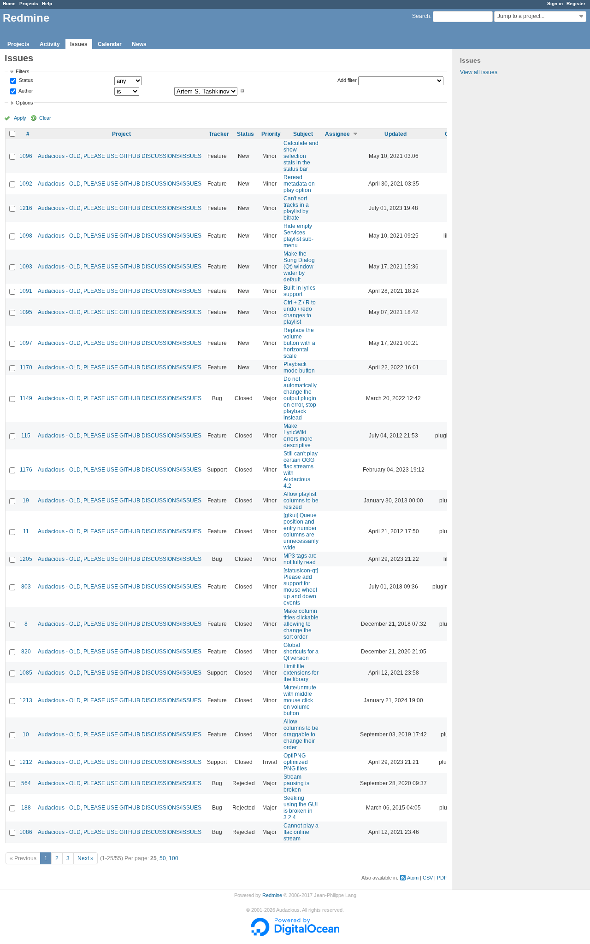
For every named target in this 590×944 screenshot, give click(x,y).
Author (25, 90)
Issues (79, 44)
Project (121, 134)
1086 (25, 832)
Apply (20, 118)
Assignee (337, 134)
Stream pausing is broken (296, 783)
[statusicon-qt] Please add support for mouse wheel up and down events (300, 586)
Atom (413, 877)
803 (26, 586)
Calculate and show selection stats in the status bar (301, 156)
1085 (25, 673)
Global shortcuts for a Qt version (301, 651)
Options (24, 102)
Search (421, 16)
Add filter (347, 80)
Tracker (219, 134)
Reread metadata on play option (299, 183)
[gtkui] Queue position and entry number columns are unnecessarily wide (301, 531)
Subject (303, 134)
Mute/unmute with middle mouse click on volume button (299, 700)
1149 (26, 398)
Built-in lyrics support (299, 291)
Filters (23, 71)
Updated (395, 134)
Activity (50, 44)
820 (26, 651)
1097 (25, 343)
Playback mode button (299, 367)
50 (162, 858)
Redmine (272, 895)
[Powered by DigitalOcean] (295, 934)
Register (575, 3)
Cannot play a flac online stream (301, 832)
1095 (25, 312)
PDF (442, 877)
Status (25, 80)
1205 (25, 559)
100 (173, 858)
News (139, 44)
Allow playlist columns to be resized (301, 500)
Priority (271, 134)
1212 (25, 762)
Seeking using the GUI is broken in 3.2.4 (300, 808)
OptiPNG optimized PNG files (295, 762)
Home (9, 3)
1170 (26, 367)
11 (26, 531)
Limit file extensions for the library (301, 672)
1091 (25, 291)
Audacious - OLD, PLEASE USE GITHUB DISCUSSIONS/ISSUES (119, 156)
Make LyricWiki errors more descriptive (298, 436)
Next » (85, 858)
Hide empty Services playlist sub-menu (298, 236)
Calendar (110, 44)
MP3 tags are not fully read (300, 559)
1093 (25, 266)
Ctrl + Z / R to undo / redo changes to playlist (299, 312)
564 (26, 783)
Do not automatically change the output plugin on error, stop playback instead (300, 398)
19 (26, 500)
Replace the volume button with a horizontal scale (299, 343)
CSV (428, 877)
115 (25, 435)
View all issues (478, 72)
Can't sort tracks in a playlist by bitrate (296, 208)
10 (26, 734)
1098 (25, 236)
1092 (25, 184)
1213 (25, 700)
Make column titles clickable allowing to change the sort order (301, 624)
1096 (25, 156)
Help (47, 3)
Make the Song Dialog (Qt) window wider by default (299, 267)
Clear (45, 118)
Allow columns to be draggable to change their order (301, 734)
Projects (28, 3)
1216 (25, 208)
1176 (26, 469)
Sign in (555, 3)
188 (26, 807)
